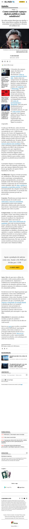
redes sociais (16, 111)
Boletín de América (6, 456)
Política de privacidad (9, 516)
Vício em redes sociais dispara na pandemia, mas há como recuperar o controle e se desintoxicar (5, 115)
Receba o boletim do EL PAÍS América (11, 346)
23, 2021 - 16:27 (14, 57)
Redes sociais (18, 375)
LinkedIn (21, 87)
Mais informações (4, 381)
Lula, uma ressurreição (10, 437)
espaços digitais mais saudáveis (11, 144)
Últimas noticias (5, 431)
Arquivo (3, 468)
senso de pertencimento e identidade (16, 102)
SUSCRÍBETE (22, 1)
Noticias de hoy (21, 518)
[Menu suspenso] (2, 2)
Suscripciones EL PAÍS (20, 516)
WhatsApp (15, 88)
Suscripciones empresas (9, 518)
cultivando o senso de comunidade (12, 201)
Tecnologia (3, 375)
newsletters (4, 453)
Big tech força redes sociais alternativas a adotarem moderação (5, 99)
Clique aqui (14, 267)
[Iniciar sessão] (26, 2)
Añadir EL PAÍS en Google (8, 65)
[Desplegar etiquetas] (27, 375)
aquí (21, 384)
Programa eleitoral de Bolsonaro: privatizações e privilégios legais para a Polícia (12, 446)
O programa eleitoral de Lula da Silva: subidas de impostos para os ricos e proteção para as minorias (14, 441)
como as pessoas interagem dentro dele (19, 76)
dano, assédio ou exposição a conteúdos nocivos (14, 186)
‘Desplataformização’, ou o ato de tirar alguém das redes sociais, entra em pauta (18, 365)
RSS (15, 518)
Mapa (14, 516)
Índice (17, 518)
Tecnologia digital (11, 375)
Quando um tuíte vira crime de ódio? (18, 357)
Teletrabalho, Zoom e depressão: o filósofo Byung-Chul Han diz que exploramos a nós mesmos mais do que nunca (5, 82)
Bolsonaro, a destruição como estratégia (14, 434)
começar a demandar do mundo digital (13, 302)
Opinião (4, 6)
